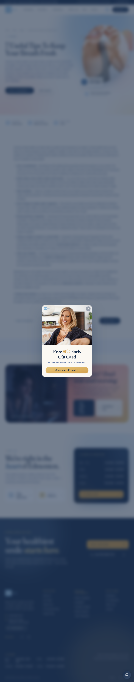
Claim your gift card (65, 370)
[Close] (88, 308)
